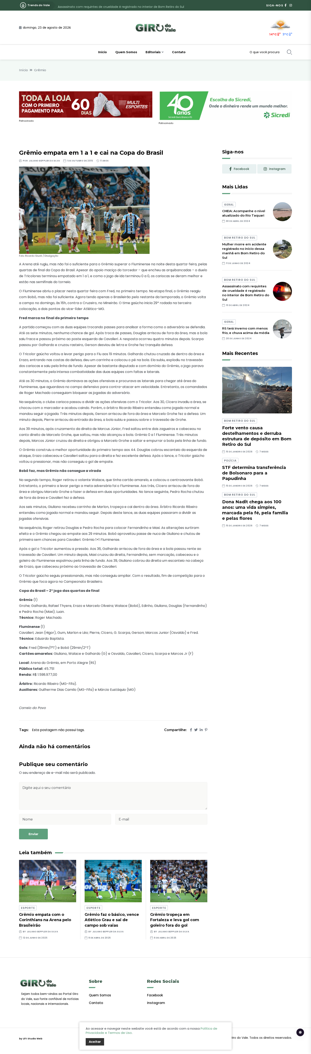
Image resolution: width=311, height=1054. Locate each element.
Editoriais (153, 52)
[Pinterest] (206, 729)
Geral (229, 205)
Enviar (33, 834)
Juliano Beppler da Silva (44, 160)
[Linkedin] (201, 729)
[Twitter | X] (196, 729)
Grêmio (40, 70)
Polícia (230, 461)
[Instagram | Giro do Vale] (290, 5)
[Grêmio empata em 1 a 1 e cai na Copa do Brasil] (84, 210)
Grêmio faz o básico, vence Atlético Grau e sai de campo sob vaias (112, 919)
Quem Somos (126, 52)
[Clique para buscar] (289, 52)
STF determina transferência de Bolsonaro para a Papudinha (254, 473)
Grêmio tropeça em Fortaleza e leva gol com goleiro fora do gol (174, 919)
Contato (179, 52)
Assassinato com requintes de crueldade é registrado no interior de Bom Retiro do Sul (121, 5)
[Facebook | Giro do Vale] (285, 5)
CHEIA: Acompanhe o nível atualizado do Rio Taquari (243, 213)
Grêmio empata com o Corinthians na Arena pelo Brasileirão (45, 919)
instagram (277, 169)
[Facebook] (191, 729)
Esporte (28, 908)
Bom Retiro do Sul (239, 238)
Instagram (156, 1003)
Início (102, 52)
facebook (241, 169)
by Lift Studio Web (30, 1038)
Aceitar (95, 1042)
